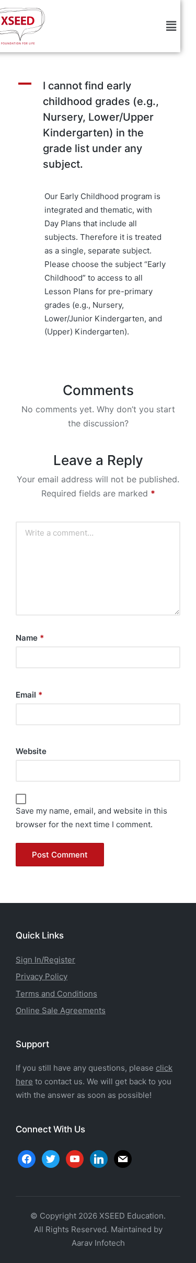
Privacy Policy (41, 976)
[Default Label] (99, 1158)
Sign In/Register (45, 960)
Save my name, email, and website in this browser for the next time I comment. (91, 817)
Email (29, 695)
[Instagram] (75, 1158)
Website (31, 751)
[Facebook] (27, 1158)
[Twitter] (51, 1158)
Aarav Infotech (98, 1243)
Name (30, 638)
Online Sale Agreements (61, 1010)
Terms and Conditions (56, 994)
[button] (171, 26)
